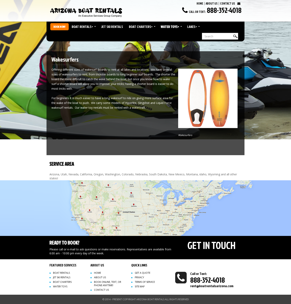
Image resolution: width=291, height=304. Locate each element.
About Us (100, 277)
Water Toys (170, 26)
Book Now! (59, 26)
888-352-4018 (224, 10)
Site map (140, 286)
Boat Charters (141, 26)
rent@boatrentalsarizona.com (211, 285)
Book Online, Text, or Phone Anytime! (107, 283)
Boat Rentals (82, 26)
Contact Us (101, 290)
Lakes (192, 26)
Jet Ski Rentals (112, 26)
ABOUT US (212, 3)
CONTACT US (227, 3)
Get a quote (142, 273)
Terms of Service (145, 282)
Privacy (139, 277)
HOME (200, 3)
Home (97, 273)
